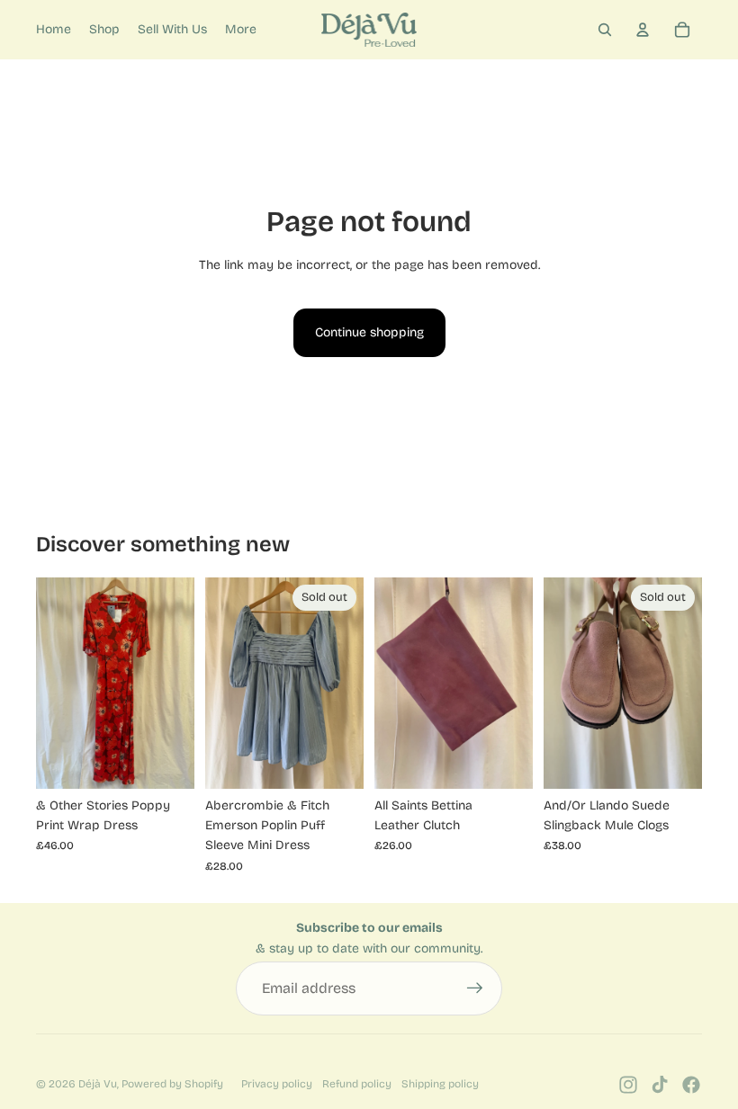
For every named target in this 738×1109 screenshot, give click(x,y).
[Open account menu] (642, 29)
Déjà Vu (97, 1084)
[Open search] (605, 29)
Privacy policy (276, 1084)
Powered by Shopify (172, 1084)
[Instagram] (628, 1085)
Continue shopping (369, 332)
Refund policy (357, 1084)
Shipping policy (440, 1084)
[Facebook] (691, 1085)
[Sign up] (475, 988)
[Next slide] (519, 683)
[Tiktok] (659, 1085)
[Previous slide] (388, 683)
